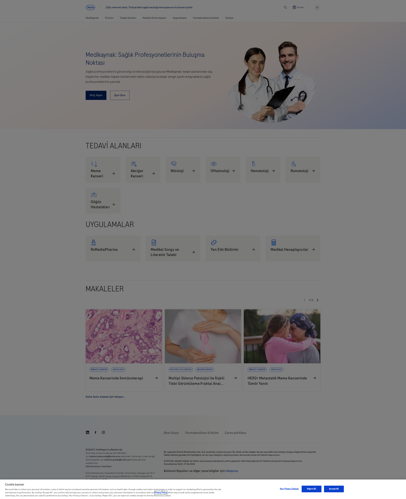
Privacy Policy (161, 492)
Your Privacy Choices (289, 488)
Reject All (311, 488)
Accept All (334, 488)
